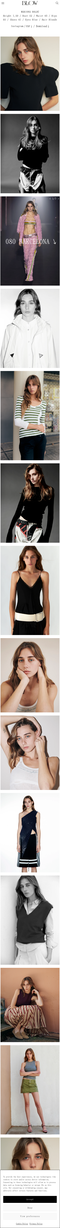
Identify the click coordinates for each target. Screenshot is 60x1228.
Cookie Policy (22, 1224)
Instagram (17, 26)
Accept (30, 1199)
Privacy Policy (36, 1224)
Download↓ (43, 26)
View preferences (30, 1216)
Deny (30, 1208)
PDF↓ (29, 26)
